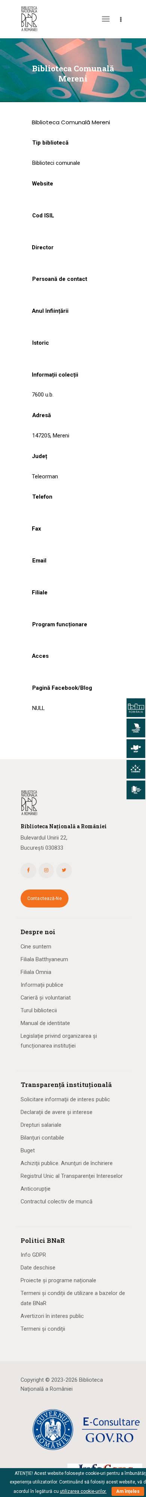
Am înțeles (128, 1491)
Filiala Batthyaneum (44, 959)
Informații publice (42, 984)
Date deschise (38, 1267)
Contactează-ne (44, 898)
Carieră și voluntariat (46, 997)
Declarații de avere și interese (56, 1112)
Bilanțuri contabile (42, 1137)
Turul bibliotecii (39, 1010)
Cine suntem (36, 946)
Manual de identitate (45, 1023)
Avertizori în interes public (52, 1316)
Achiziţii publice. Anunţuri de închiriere (67, 1163)
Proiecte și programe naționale (58, 1280)
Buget (28, 1150)
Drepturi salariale (41, 1125)
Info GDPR (33, 1254)
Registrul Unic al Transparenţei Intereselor (72, 1176)
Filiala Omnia (36, 972)
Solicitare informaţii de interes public (65, 1099)
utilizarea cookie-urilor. (83, 1491)
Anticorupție (36, 1188)
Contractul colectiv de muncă (56, 1201)
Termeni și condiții (43, 1328)
